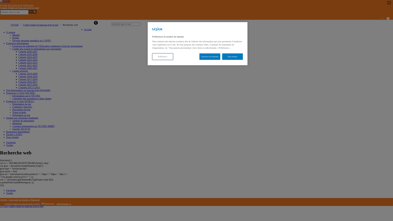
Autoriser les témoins (210, 57)
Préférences (162, 57)
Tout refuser (232, 57)
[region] (197, 43)
